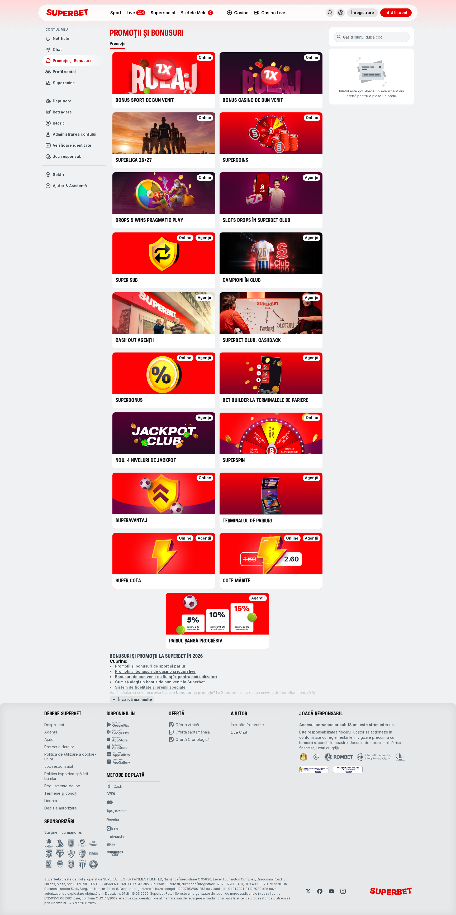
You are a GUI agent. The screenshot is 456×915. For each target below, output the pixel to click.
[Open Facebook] (319, 891)
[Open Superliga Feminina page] (93, 843)
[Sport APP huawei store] (133, 754)
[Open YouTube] (331, 891)
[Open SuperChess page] (93, 854)
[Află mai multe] (340, 12)
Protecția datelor (59, 747)
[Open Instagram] (343, 891)
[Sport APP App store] (133, 739)
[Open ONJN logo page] (303, 757)
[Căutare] (330, 12)
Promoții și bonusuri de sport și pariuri (151, 666)
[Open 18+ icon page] (316, 757)
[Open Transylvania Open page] (82, 843)
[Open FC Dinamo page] (60, 843)
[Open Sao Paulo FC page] (60, 854)
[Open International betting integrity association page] (374, 757)
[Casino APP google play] (133, 732)
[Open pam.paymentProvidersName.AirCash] (117, 836)
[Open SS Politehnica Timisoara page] (60, 864)
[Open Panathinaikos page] (93, 864)
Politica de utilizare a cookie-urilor (70, 756)
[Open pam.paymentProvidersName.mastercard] (110, 802)
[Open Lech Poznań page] (48, 864)
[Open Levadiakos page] (82, 864)
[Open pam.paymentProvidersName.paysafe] (116, 811)
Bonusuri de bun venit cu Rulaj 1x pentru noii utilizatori (166, 676)
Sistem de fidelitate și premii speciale (150, 687)
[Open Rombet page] (339, 757)
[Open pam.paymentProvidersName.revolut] (113, 819)
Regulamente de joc (62, 786)
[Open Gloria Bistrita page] (82, 854)
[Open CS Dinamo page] (49, 854)
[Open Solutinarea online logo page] (348, 769)
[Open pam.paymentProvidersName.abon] (112, 828)
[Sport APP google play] (133, 724)
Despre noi (54, 724)
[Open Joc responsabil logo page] (400, 757)
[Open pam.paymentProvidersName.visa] (111, 793)
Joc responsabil (58, 766)
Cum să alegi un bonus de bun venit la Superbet (160, 682)
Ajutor (49, 739)
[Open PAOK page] (71, 864)
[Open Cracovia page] (71, 843)
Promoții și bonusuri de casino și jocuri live (155, 671)
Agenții (50, 732)
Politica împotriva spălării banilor (66, 776)
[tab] (117, 43)
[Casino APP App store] (133, 747)
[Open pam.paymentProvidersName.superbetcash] (115, 853)
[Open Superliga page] (49, 843)
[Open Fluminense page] (71, 854)
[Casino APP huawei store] (133, 761)
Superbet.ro (54, 879)
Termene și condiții (61, 793)
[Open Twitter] (308, 891)
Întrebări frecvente (247, 724)
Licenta (50, 800)
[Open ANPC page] (314, 769)
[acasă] (67, 12)
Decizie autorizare (60, 808)
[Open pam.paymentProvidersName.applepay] (111, 844)
